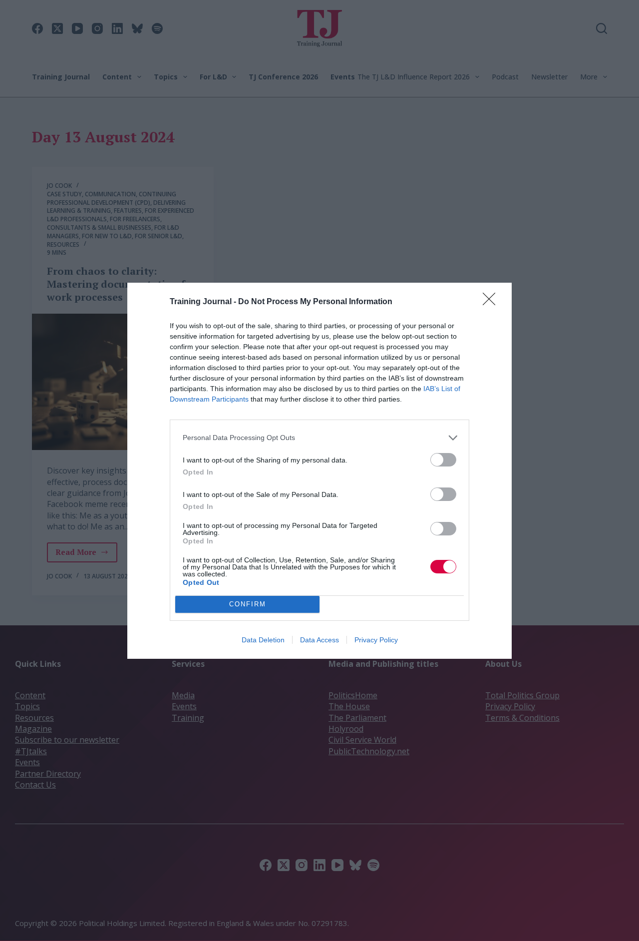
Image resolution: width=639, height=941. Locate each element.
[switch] (443, 460)
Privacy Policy (376, 640)
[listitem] (319, 438)
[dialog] (319, 471)
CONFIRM (247, 604)
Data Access (319, 640)
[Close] (492, 302)
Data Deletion (263, 640)
